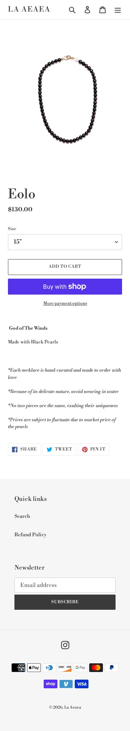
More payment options (65, 303)
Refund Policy (30, 535)
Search (22, 516)
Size (12, 229)
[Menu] (117, 10)
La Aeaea (29, 9)
